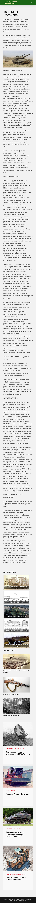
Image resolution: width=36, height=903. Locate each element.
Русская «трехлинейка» (11, 694)
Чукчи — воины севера (11, 715)
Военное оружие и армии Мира (24, 899)
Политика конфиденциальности (18, 900)
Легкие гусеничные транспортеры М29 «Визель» (18, 753)
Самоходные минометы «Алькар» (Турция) (16, 878)
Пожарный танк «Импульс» (17, 794)
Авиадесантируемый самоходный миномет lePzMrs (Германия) (15, 834)
